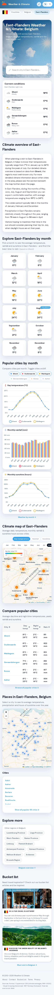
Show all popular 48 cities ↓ (27, 810)
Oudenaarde (10, 644)
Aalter (7, 680)
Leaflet (32, 602)
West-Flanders (13, 838)
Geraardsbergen (12, 662)
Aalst (7, 780)
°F (50, 4)
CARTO (49, 602)
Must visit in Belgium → (27, 965)
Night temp (36, 627)
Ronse (7, 671)
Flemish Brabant (26, 844)
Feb (13, 545)
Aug (50, 545)
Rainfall (35, 539)
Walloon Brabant (14, 855)
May (32, 545)
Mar (19, 545)
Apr (25, 545)
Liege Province (36, 833)
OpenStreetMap (40, 602)
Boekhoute (10, 800)
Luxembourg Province (16, 833)
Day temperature (21, 539)
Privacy (37, 979)
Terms (30, 979)
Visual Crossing (8, 986)
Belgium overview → (27, 868)
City (7, 627)
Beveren (9, 796)
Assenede (10, 788)
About (4, 979)
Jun (38, 545)
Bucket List (21, 979)
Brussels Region (13, 860)
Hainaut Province (36, 849)
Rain (47, 627)
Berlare (8, 792)
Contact (12, 979)
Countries (15, 12)
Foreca (11, 984)
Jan (7, 545)
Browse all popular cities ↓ (27, 688)
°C (45, 4)
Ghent (7, 636)
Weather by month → (27, 517)
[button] (6, 551)
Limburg (10, 844)
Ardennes (30, 855)
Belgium (27, 12)
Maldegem (9, 653)
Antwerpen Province (15, 849)
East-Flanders (42, 12)
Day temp (26, 627)
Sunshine (46, 539)
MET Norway (28, 986)
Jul (44, 545)
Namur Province (31, 838)
